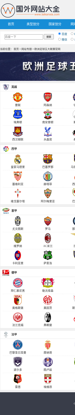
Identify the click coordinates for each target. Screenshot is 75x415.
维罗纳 (18, 246)
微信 (64, 39)
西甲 (14, 148)
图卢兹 (48, 369)
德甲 (14, 272)
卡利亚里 (17, 263)
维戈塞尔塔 (18, 201)
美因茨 (48, 307)
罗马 (48, 228)
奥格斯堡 (17, 307)
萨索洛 (48, 263)
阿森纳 (48, 105)
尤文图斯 (17, 228)
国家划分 (55, 24)
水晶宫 (48, 139)
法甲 (14, 334)
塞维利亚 (17, 184)
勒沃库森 (47, 290)
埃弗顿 (18, 122)
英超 (14, 86)
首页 (11, 24)
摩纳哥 (48, 352)
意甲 (14, 210)
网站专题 (26, 49)
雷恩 (18, 386)
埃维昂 (48, 386)
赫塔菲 (48, 184)
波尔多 (18, 369)
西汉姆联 (17, 139)
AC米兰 (48, 246)
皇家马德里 (18, 166)
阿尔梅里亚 (48, 201)
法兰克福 (17, 325)
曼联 (18, 105)
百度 (64, 34)
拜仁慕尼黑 (18, 290)
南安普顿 (47, 122)
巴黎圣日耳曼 (17, 352)
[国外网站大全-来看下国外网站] (30, 4)
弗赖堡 (48, 325)
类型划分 (33, 24)
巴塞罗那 (47, 166)
